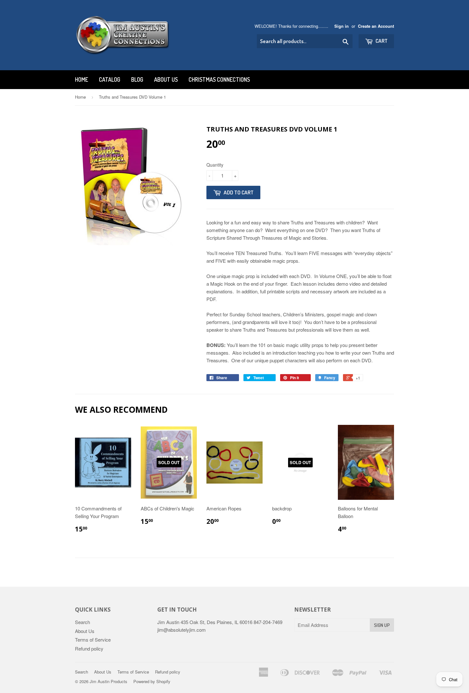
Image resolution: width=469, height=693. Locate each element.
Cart (381, 40)
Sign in (341, 26)
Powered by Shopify (151, 681)
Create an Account (376, 26)
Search (82, 622)
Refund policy (89, 648)
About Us (166, 79)
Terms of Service (93, 639)
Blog (137, 79)
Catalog (109, 79)
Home (81, 79)
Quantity (214, 165)
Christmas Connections (219, 79)
